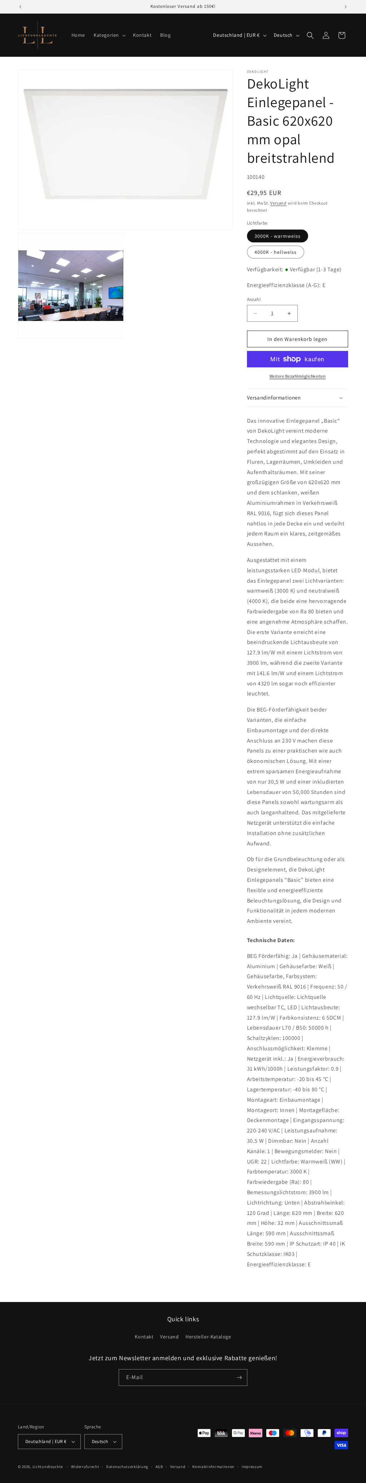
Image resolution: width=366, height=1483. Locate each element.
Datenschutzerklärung (127, 1466)
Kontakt (144, 1336)
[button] (109, 34)
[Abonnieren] (239, 1377)
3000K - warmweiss (277, 236)
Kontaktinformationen (213, 1466)
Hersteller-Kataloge (208, 1336)
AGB (159, 1466)
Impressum (252, 1466)
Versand (278, 203)
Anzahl (254, 299)
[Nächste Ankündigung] (345, 7)
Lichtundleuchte (48, 1466)
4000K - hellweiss (275, 252)
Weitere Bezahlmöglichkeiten (297, 376)
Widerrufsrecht (85, 1466)
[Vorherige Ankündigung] (20, 7)
